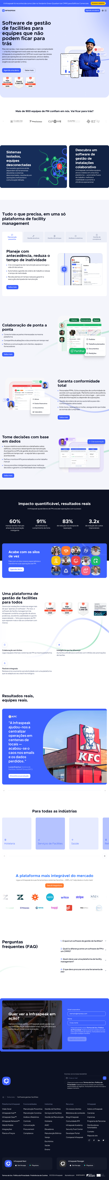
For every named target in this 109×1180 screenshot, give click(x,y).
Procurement (28, 1129)
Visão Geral (6, 1109)
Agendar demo (16, 569)
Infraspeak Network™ (11, 1121)
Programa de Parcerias (96, 1121)
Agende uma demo (92, 10)
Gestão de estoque (54, 238)
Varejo (47, 1137)
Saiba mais (12, 287)
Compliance (28, 1133)
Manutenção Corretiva (32, 1113)
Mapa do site (92, 1135)
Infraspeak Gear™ (9, 1117)
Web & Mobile (7, 1125)
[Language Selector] (102, 10)
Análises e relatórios (76, 238)
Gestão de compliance (97, 238)
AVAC (47, 1125)
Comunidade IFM (73, 1121)
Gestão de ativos (33, 238)
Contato (90, 1131)
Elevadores (49, 1129)
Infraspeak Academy (74, 1125)
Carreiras (91, 1113)
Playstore (35, 1165)
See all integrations (54, 885)
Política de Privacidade (21, 1175)
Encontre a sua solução (19, 776)
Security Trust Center (74, 1129)
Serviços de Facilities (53, 1113)
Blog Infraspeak (72, 1117)
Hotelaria (48, 1121)
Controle (27, 1121)
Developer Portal (73, 1133)
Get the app (21, 1165)
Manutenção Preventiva (32, 1109)
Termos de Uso (92, 1028)
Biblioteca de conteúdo (75, 1113)
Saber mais (29, 70)
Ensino (47, 1149)
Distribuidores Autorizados (93, 1126)
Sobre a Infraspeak (94, 1109)
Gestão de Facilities (53, 1109)
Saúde (47, 1145)
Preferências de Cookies (39, 1175)
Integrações (7, 1129)
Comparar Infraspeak (74, 1137)
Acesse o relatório (98, 3)
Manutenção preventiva (12, 238)
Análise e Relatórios (31, 1117)
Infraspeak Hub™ (9, 1113)
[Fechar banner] (105, 3)
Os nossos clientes (73, 1109)
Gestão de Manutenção (54, 1117)
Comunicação (29, 1125)
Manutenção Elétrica (53, 1133)
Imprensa (91, 1117)
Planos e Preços (8, 1133)
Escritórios (49, 1141)
